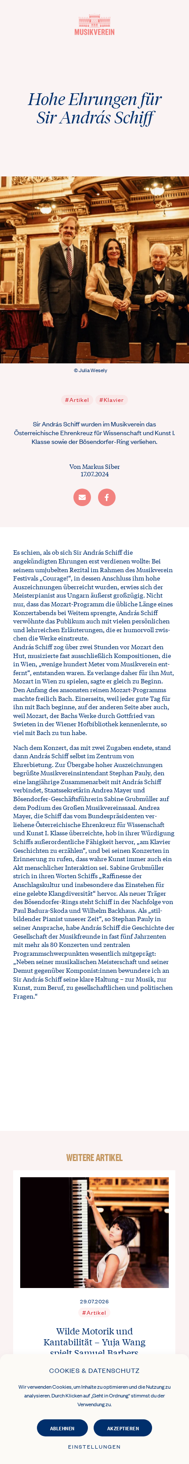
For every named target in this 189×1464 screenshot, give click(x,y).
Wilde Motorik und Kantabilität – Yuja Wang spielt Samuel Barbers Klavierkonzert (94, 1347)
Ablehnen (62, 1427)
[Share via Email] (82, 497)
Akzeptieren (123, 1427)
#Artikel (77, 399)
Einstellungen (94, 1446)
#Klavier (111, 399)
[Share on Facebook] (107, 497)
